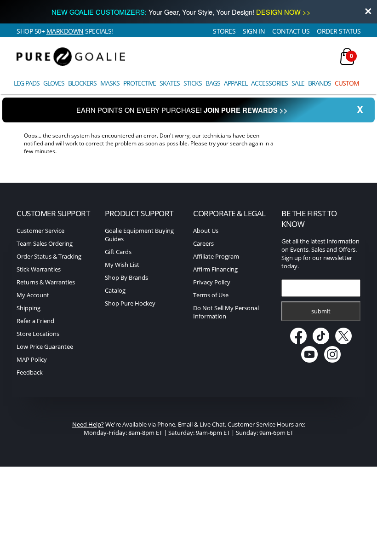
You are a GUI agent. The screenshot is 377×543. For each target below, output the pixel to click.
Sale (297, 83)
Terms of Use (210, 295)
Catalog (115, 290)
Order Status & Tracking (49, 256)
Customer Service (40, 230)
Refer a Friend (35, 321)
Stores (224, 31)
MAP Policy (32, 359)
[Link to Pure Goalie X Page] (343, 342)
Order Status (338, 31)
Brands (319, 83)
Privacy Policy (211, 282)
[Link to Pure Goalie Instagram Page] (332, 360)
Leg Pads (27, 83)
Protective (139, 83)
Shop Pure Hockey (130, 303)
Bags (213, 83)
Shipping (28, 308)
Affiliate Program (216, 256)
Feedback (30, 372)
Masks (110, 83)
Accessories (269, 83)
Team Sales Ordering (45, 243)
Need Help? (88, 424)
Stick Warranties (39, 269)
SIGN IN (254, 31)
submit (321, 311)
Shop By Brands (126, 277)
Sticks (192, 83)
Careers (203, 243)
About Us (205, 230)
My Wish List (122, 264)
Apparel (235, 83)
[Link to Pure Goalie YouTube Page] (310, 360)
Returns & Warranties (46, 282)
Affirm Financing (215, 269)
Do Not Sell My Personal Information (226, 312)
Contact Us (290, 31)
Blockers (82, 83)
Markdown (65, 31)
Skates (170, 83)
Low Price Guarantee (45, 346)
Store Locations (38, 333)
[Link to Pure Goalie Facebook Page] (298, 342)
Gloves (53, 83)
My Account (33, 295)
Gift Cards (118, 252)
